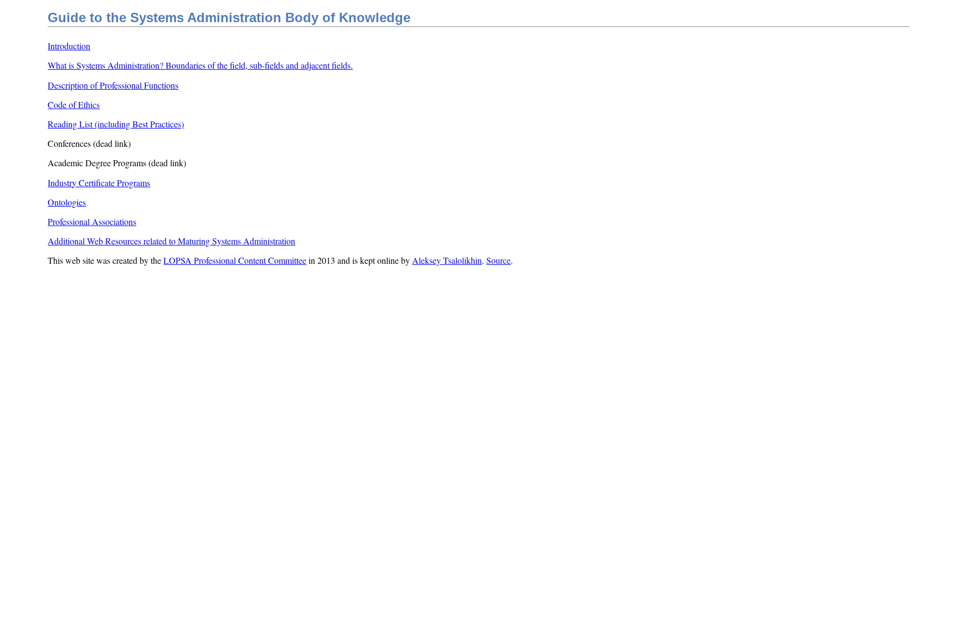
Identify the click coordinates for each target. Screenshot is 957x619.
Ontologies (67, 202)
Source (498, 260)
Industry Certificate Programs (99, 182)
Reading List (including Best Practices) (116, 124)
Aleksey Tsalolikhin (447, 260)
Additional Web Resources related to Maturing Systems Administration (171, 241)
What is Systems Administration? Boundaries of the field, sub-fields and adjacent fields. (200, 65)
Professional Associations (92, 221)
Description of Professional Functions (113, 85)
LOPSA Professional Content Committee (234, 260)
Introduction (69, 46)
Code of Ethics (74, 104)
